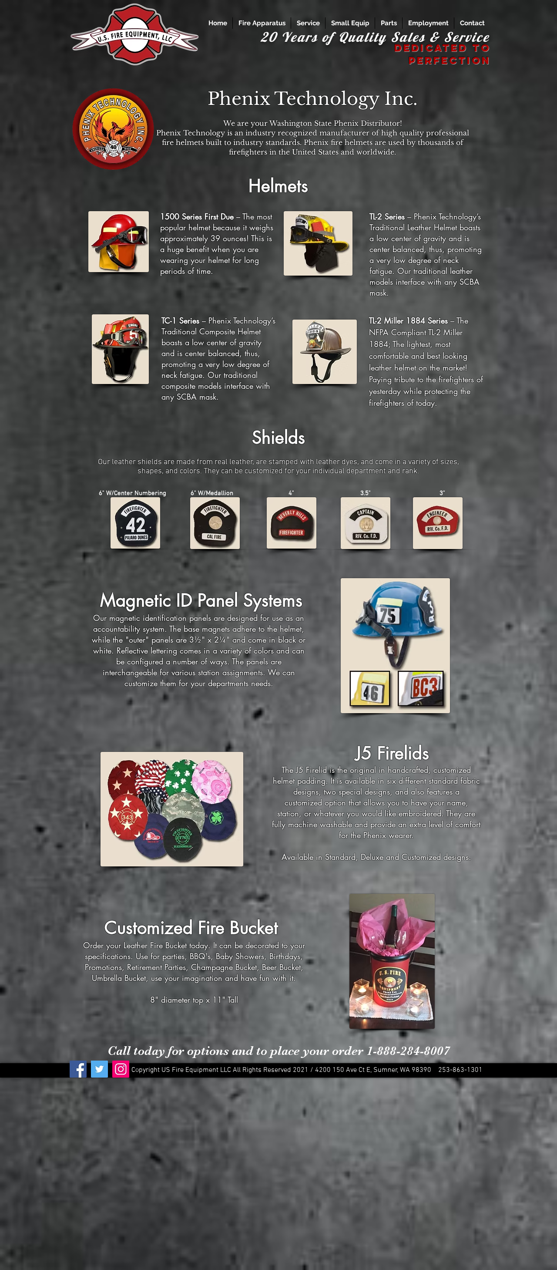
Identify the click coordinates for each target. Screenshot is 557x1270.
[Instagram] (120, 1069)
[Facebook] (78, 1069)
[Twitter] (99, 1069)
